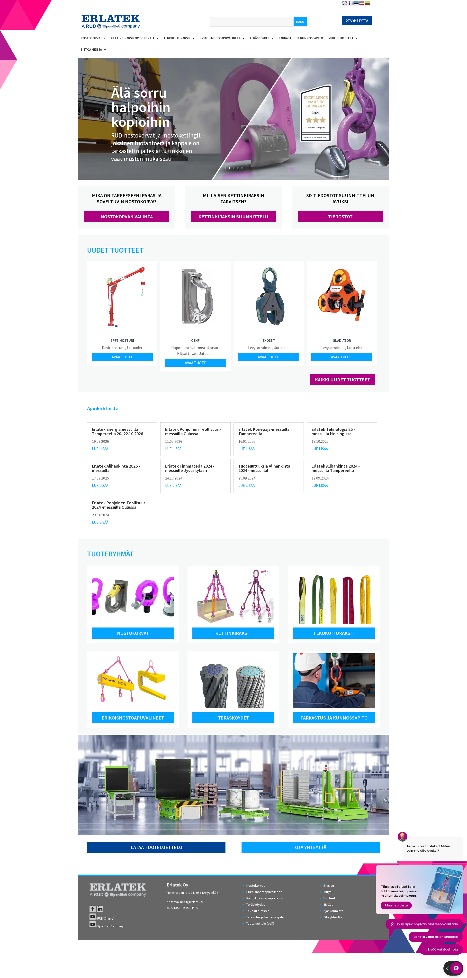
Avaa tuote (122, 356)
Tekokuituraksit (334, 633)
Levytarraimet (260, 347)
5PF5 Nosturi (122, 340)
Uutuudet (135, 347)
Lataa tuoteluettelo (156, 847)
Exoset (268, 340)
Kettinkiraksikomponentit (264, 898)
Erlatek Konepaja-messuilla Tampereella (263, 431)
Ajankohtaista (333, 911)
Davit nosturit (113, 347)
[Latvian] (362, 3)
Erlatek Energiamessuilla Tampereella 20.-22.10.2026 (117, 431)
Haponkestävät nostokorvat (195, 347)
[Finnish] (350, 3)
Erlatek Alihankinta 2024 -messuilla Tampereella (336, 468)
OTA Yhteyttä (310, 847)
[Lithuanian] (367, 3)
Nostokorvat (133, 633)
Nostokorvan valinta (127, 216)
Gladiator (342, 340)
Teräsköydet (233, 718)
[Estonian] (356, 3)
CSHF (195, 340)
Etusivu (328, 885)
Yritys (327, 892)
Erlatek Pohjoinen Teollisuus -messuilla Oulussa (193, 431)
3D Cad (328, 904)
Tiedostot (340, 216)
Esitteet (329, 898)
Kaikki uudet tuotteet (342, 380)
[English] (344, 3)
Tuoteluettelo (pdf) (260, 923)
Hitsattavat (187, 353)
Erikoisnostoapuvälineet (133, 718)
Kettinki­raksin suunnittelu (233, 216)
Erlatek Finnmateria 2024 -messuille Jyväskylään (190, 468)
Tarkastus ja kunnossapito (334, 718)
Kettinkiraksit (233, 633)
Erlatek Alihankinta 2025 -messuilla (116, 468)
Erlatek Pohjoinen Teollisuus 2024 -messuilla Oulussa (118, 505)
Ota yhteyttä (356, 20)
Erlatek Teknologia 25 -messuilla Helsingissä (333, 431)
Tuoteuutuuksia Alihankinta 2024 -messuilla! (264, 468)
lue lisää (100, 448)
